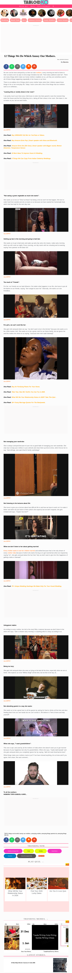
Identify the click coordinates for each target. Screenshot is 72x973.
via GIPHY (7, 130)
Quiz (33, 6)
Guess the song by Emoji (26, 855)
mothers (39, 72)
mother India (12, 553)
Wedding (4, 20)
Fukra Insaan (63, 20)
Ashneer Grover (35, 20)
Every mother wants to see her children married (19, 551)
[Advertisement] (36, 39)
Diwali (28, 851)
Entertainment (44, 6)
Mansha (65, 62)
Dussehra (10, 855)
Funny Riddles (49, 20)
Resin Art (23, 6)
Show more (41, 856)
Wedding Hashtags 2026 (13, 851)
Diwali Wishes (55, 851)
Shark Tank (15, 20)
